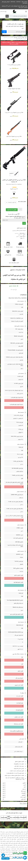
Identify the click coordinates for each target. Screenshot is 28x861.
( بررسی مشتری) (14, 189)
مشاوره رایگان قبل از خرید (14, 262)
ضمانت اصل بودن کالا (8, 247)
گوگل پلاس (8, 817)
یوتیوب (5, 817)
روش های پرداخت (19, 255)
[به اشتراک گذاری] (25, 149)
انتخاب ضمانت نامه (22, 201)
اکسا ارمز (15, 37)
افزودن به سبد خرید (11, 210)
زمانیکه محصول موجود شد (19, 218)
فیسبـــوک (12, 817)
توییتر (2, 817)
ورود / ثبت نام (3, 11)
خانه (26, 37)
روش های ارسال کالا (20, 247)
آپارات (16, 817)
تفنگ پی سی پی (21, 37)
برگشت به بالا (13, 825)
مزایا (25, 759)
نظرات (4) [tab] (13, 289)
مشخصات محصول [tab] (12, 286)
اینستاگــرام (21, 817)
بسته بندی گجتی (8, 255)
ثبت (24, 223)
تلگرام (25, 817)
